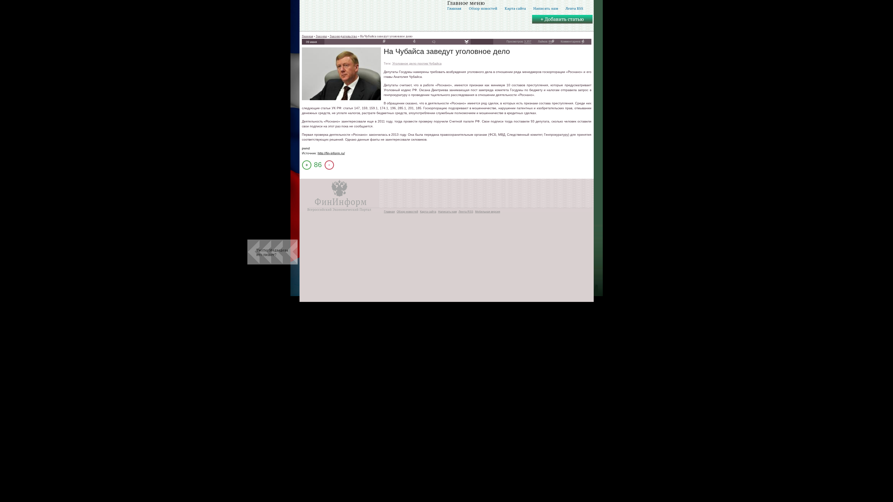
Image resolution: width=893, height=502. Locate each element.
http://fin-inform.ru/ (331, 153)
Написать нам (545, 8)
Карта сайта (515, 8)
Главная (454, 8)
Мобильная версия (487, 211)
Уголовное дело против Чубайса (417, 63)
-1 (329, 165)
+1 (307, 165)
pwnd (306, 148)
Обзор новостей (483, 8)
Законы (321, 36)
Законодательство (343, 36)
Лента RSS (574, 8)
